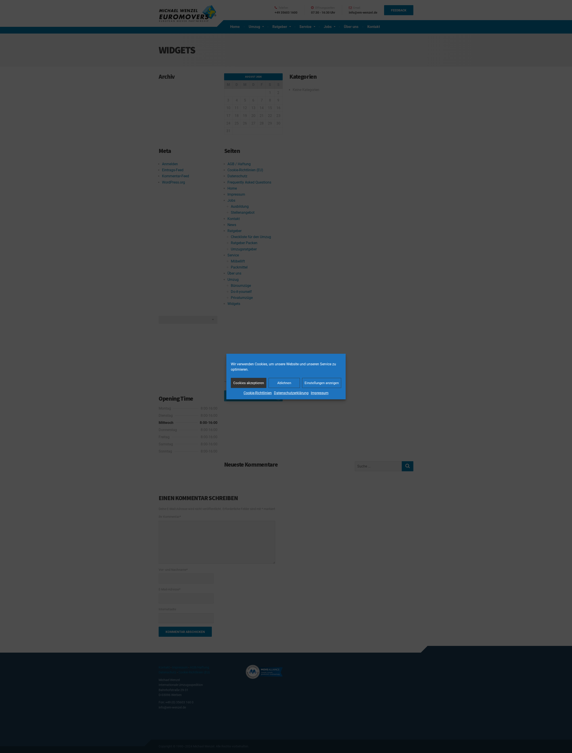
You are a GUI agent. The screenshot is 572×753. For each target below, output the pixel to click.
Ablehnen (284, 383)
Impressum (319, 393)
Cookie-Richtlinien (258, 393)
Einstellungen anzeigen (322, 383)
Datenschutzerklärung (291, 393)
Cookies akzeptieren (248, 383)
